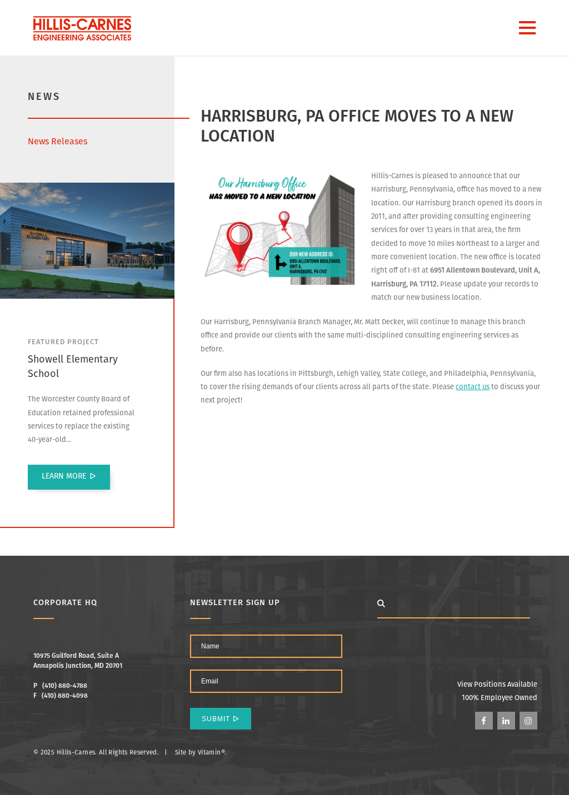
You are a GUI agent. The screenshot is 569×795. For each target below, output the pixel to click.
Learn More (64, 476)
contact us (473, 387)
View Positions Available (497, 684)
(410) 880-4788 (64, 686)
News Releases (57, 142)
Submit (216, 718)
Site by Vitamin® (199, 752)
